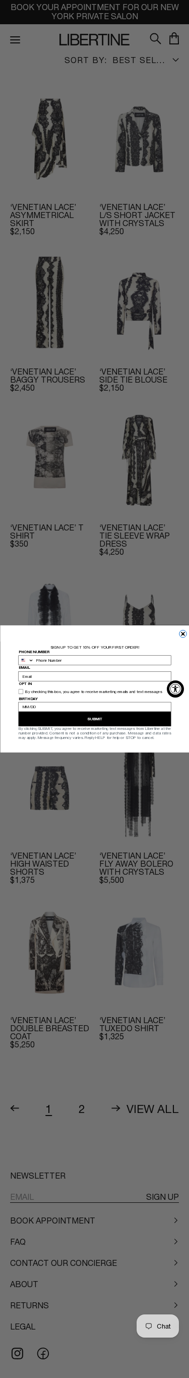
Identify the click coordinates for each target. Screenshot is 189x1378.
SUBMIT (94, 719)
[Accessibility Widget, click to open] (175, 689)
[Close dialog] (182, 634)
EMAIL (24, 667)
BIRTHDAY (27, 698)
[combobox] (26, 660)
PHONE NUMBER (33, 652)
